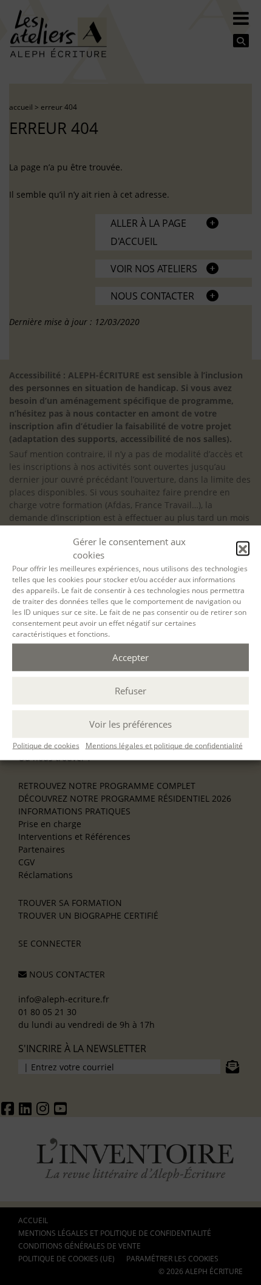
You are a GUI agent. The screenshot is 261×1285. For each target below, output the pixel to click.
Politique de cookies (46, 745)
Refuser (130, 691)
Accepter (130, 657)
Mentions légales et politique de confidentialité (164, 745)
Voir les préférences (130, 724)
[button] (243, 548)
